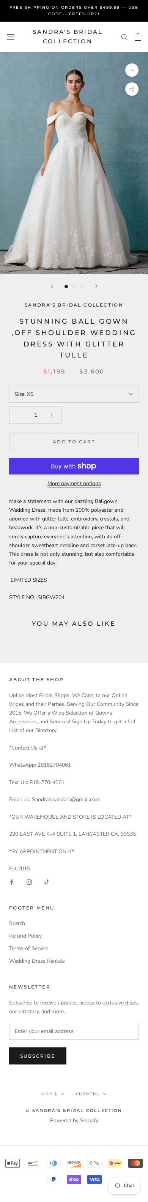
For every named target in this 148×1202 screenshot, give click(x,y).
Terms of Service (28, 948)
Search (17, 923)
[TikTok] (46, 881)
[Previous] (52, 286)
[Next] (96, 286)
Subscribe (37, 1056)
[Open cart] (138, 37)
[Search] (124, 36)
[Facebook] (11, 881)
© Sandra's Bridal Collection (74, 1110)
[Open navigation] (10, 37)
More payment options (74, 483)
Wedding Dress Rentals (37, 961)
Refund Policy (25, 935)
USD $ (49, 1093)
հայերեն (88, 1093)
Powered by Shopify (74, 1120)
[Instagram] (29, 881)
